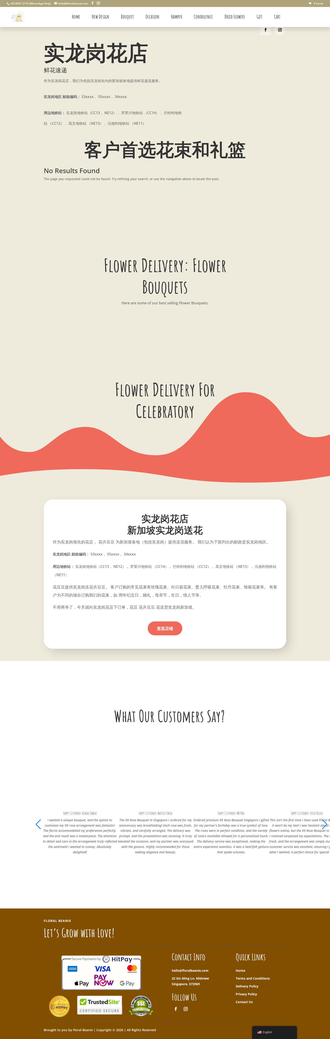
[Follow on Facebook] (265, 29)
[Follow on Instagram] (280, 29)
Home (240, 970)
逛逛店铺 (165, 628)
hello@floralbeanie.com (190, 970)
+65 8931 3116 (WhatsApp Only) (30, 3)
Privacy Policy (246, 994)
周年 (123, 595)
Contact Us (244, 1002)
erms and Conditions (254, 978)
